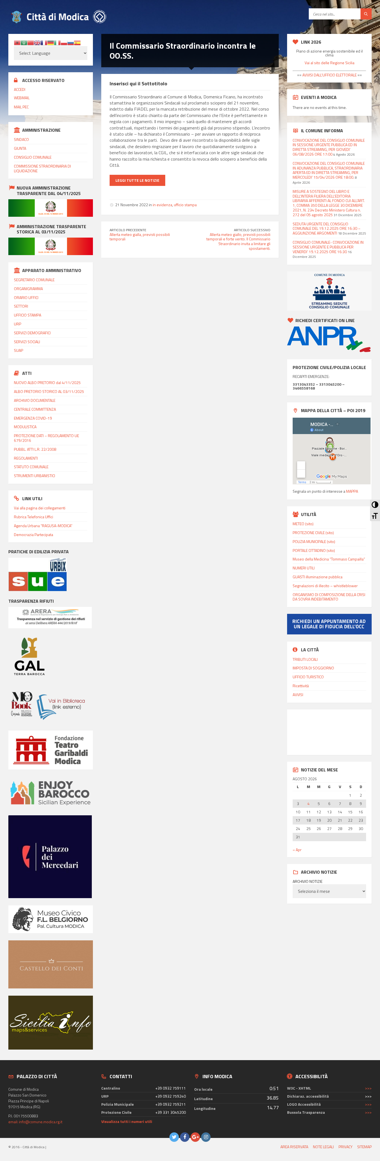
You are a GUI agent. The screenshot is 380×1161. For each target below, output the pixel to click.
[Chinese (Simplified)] (30, 42)
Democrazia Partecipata (33, 534)
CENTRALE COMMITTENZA (35, 409)
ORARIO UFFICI (26, 297)
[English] (37, 42)
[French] (44, 42)
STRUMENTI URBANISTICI (34, 476)
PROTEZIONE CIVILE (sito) (313, 532)
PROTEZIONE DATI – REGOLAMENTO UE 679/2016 (46, 438)
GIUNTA (20, 148)
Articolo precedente (128, 230)
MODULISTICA (25, 427)
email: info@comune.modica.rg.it (35, 1122)
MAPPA (352, 491)
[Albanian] (17, 42)
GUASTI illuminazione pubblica (317, 577)
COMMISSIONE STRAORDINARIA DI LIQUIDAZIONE (42, 168)
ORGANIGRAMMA (28, 289)
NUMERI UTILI (304, 568)
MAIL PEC (21, 107)
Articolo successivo (252, 230)
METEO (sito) (303, 524)
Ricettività (301, 686)
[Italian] (57, 42)
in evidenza (162, 205)
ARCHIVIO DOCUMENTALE (34, 400)
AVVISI (298, 694)
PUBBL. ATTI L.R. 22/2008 (35, 449)
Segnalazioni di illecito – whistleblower (325, 586)
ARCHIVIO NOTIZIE (307, 881)
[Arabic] (24, 42)
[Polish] (64, 42)
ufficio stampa (185, 205)
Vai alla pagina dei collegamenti (39, 508)
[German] (50, 42)
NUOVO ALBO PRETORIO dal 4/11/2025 (47, 382)
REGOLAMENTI (26, 458)
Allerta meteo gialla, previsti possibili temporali (140, 236)
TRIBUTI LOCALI (305, 659)
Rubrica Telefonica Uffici (33, 517)
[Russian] (70, 42)
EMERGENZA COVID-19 (33, 418)
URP (17, 324)
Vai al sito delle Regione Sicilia (329, 63)
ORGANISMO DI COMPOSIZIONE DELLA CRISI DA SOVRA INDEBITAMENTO (329, 597)
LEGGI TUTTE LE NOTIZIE (137, 180)
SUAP (18, 350)
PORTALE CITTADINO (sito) (314, 550)
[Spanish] (77, 42)
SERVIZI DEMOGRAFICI (32, 333)
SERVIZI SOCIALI (27, 342)
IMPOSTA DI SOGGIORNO (313, 668)
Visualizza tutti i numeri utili (126, 1121)
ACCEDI (19, 89)
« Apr (297, 850)
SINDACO (21, 139)
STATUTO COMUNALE (31, 467)
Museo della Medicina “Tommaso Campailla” (329, 559)
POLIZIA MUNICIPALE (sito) (314, 541)
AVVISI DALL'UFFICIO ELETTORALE (329, 75)
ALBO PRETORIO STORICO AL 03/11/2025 (49, 391)
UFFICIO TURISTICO (308, 677)
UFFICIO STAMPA (27, 315)
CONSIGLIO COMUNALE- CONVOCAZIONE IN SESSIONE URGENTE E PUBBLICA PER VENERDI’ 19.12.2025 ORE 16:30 (328, 247)
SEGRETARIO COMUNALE (34, 280)
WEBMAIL (21, 98)
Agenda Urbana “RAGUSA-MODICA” (43, 526)
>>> (368, 1088)
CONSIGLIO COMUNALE (32, 157)
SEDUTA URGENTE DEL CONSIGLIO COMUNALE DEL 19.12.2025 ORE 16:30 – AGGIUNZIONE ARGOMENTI (327, 228)
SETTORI (21, 306)
